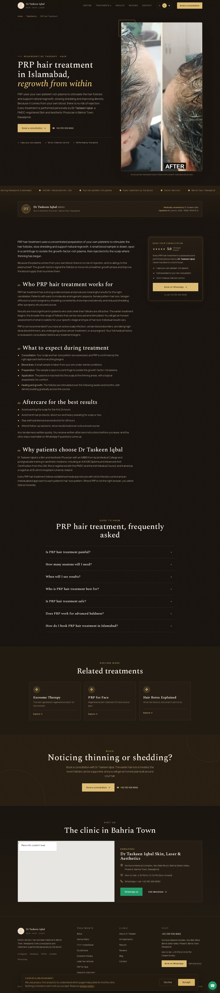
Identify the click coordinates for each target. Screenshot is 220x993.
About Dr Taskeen (127, 933)
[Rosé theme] (169, 5)
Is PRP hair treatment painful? (109, 552)
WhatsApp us (131, 891)
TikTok (44, 954)
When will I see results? (109, 576)
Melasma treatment (86, 972)
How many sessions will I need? (109, 564)
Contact (147, 5)
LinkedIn (53, 954)
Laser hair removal (85, 961)
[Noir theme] (164, 5)
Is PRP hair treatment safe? (109, 601)
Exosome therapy (85, 955)
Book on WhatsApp (175, 287)
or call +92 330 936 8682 (175, 294)
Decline (168, 982)
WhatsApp (22, 959)
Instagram (22, 954)
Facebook (34, 954)
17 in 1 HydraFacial (85, 944)
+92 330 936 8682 (63, 128)
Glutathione (82, 950)
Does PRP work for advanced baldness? (109, 613)
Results (120, 5)
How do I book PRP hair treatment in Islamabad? (109, 625)
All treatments (126, 939)
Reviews (133, 5)
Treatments (103, 5)
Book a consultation (189, 5)
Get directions (157, 891)
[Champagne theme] (159, 5)
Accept (186, 982)
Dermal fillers (83, 939)
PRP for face (82, 966)
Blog (121, 955)
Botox (79, 933)
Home (20, 16)
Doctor (87, 5)
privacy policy (87, 986)
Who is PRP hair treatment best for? (109, 589)
